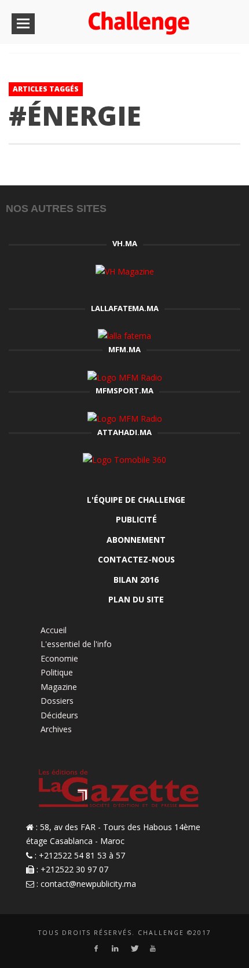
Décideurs (59, 715)
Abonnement (136, 539)
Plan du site (136, 599)
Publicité (136, 519)
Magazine (59, 686)
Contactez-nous (136, 559)
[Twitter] (134, 948)
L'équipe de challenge (136, 499)
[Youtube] (153, 948)
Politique (57, 672)
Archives (56, 729)
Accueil (54, 629)
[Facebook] (96, 948)
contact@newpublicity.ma (88, 883)
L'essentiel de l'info (76, 643)
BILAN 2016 (136, 579)
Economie (59, 658)
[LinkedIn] (115, 948)
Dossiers (57, 700)
